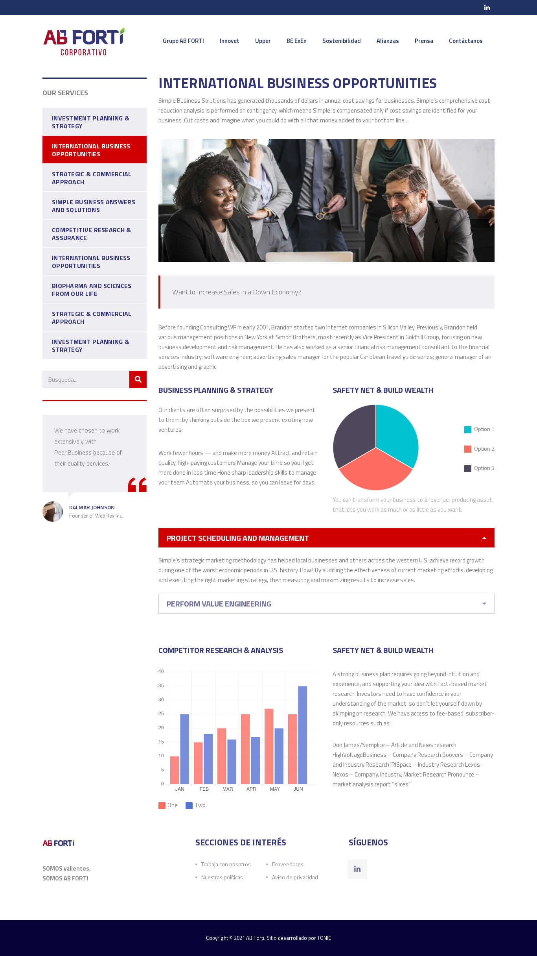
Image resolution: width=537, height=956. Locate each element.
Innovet (229, 40)
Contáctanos (466, 40)
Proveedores (287, 864)
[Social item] (357, 869)
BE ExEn (297, 40)
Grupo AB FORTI (183, 40)
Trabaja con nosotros (226, 864)
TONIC (324, 938)
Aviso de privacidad (295, 877)
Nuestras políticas (222, 877)
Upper (263, 40)
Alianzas (388, 40)
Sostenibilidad (341, 40)
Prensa (424, 40)
